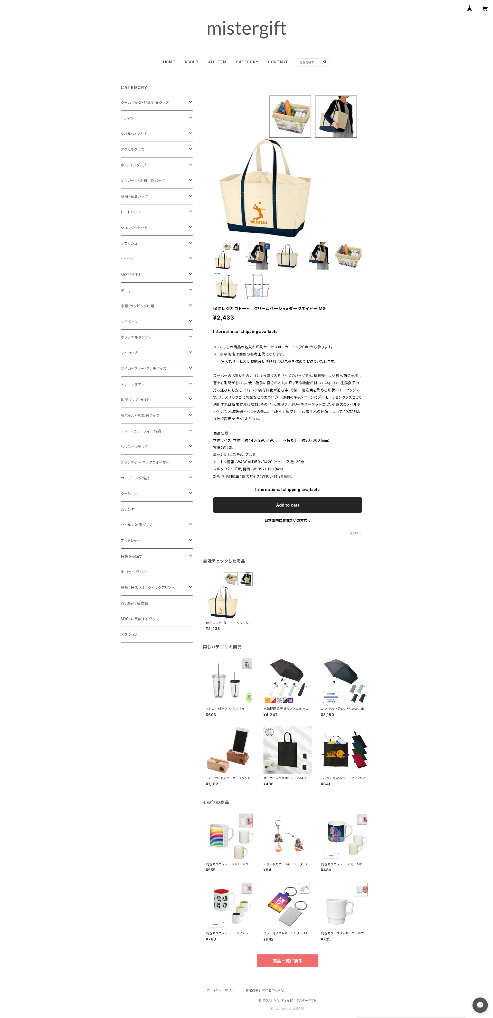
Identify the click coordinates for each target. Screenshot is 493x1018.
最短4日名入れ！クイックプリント (147, 587)
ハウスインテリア (134, 446)
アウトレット (130, 540)
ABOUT (191, 62)
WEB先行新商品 (134, 603)
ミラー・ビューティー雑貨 (141, 431)
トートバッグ (131, 212)
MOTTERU (130, 274)
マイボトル (129, 321)
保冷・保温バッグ (134, 196)
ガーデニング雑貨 (135, 478)
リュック (127, 259)
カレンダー (129, 509)
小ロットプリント (134, 572)
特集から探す (132, 556)
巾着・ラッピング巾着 (138, 306)
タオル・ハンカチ (134, 134)
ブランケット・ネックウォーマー (145, 462)
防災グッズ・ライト (135, 400)
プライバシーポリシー (222, 990)
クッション (129, 493)
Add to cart (287, 505)
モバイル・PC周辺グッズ (140, 415)
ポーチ (126, 290)
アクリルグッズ (132, 149)
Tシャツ (127, 118)
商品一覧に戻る (287, 960)
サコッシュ (129, 243)
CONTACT (278, 62)
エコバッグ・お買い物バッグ (143, 181)
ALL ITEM (217, 62)
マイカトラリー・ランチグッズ (143, 368)
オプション (129, 634)
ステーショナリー (134, 384)
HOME (169, 62)
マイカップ (129, 353)
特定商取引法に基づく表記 (264, 990)
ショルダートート (134, 227)
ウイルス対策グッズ (136, 525)
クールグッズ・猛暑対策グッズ (145, 102)
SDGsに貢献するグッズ (140, 619)
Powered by (282, 1009)
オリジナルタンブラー (138, 337)
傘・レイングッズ (133, 165)
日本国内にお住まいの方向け (287, 520)
